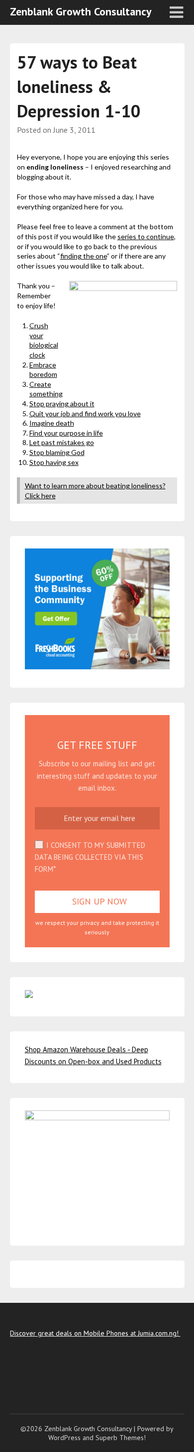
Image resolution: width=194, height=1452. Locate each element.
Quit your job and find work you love (85, 413)
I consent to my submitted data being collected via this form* (90, 857)
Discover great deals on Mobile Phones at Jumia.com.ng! (95, 1333)
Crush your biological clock (43, 340)
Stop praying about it (62, 403)
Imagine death (51, 423)
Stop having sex (54, 462)
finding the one (83, 256)
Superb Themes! (121, 1437)
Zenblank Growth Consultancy (81, 11)
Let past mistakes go (61, 442)
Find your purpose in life (66, 433)
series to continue (145, 236)
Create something (46, 389)
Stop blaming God (57, 452)
